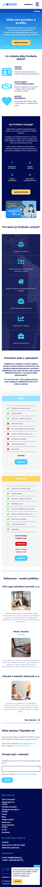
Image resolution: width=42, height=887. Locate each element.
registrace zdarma (21, 42)
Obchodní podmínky (10, 848)
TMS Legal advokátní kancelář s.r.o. (21, 586)
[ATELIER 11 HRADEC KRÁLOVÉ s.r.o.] (21, 699)
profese (37, 11)
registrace (21, 462)
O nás (4, 830)
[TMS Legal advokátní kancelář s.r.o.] (21, 609)
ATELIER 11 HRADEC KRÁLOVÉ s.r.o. (21, 676)
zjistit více (24, 876)
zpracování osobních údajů (25, 774)
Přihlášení (28, 4)
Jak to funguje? (8, 799)
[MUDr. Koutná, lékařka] (21, 656)
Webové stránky (10, 881)
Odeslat (7, 780)
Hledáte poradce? (9, 807)
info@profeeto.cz (29, 743)
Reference (6, 822)
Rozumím (18, 881)
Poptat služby (8, 820)
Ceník (4, 814)
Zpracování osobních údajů (13, 845)
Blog (4, 817)
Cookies (5, 842)
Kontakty (6, 832)
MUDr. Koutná (21, 631)
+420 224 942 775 (22, 746)
